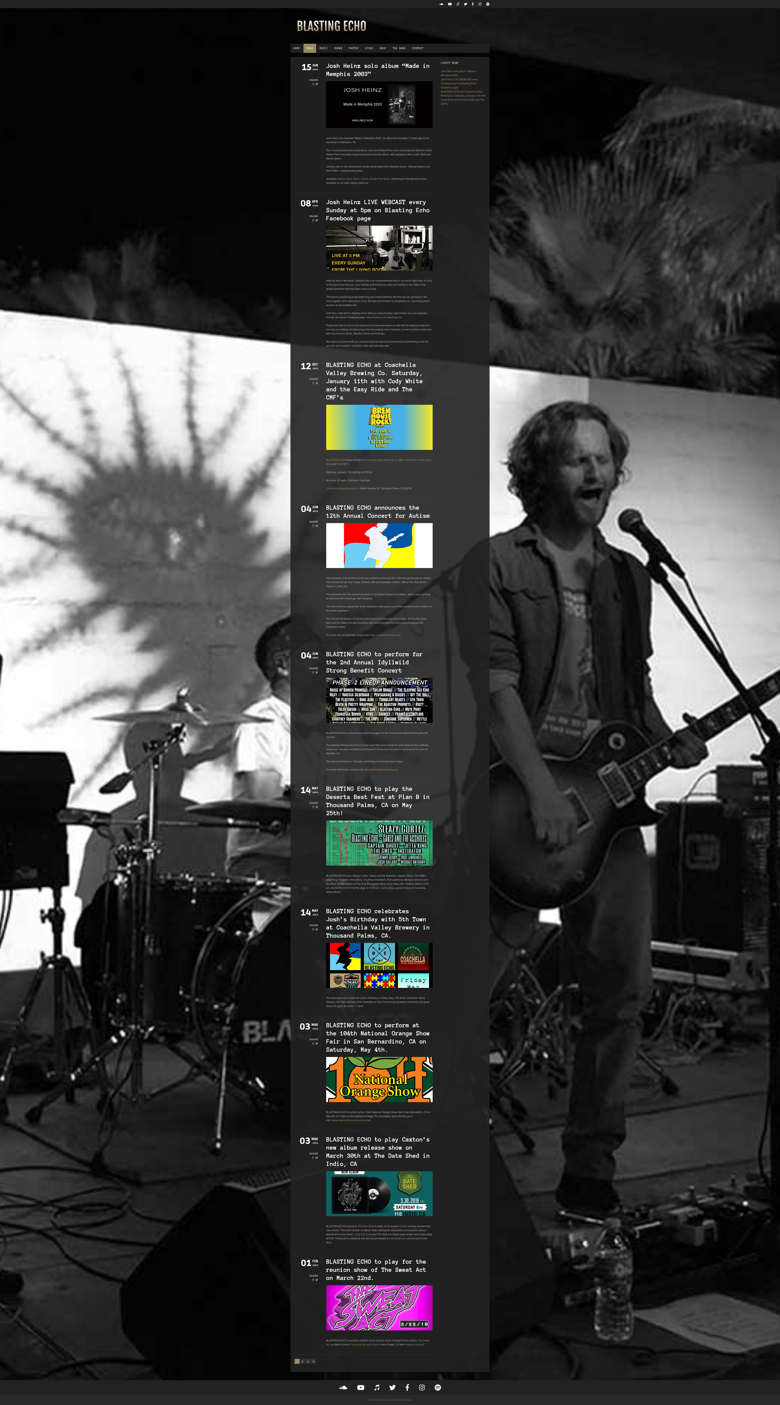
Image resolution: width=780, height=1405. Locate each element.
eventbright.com (398, 1238)
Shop (383, 48)
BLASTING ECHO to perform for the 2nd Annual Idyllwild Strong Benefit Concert (374, 662)
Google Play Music (379, 178)
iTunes (364, 178)
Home (297, 48)
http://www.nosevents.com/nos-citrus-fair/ (348, 1120)
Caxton (404, 1226)
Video (369, 48)
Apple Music (353, 178)
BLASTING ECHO (336, 459)
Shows (338, 48)
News (310, 48)
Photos (354, 48)
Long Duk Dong (363, 1234)
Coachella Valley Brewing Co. (381, 459)
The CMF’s (343, 464)
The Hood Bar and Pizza (364, 1344)
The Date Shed (366, 1226)
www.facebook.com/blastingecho (384, 317)
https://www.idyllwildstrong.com (381, 769)
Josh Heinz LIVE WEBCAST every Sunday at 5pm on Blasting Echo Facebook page (378, 210)
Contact (418, 48)
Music (324, 48)
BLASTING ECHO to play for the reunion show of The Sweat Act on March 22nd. (376, 1269)
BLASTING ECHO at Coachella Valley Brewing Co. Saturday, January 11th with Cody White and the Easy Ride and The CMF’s (374, 381)
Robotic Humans (414, 1344)
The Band (399, 48)
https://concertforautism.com (385, 635)
